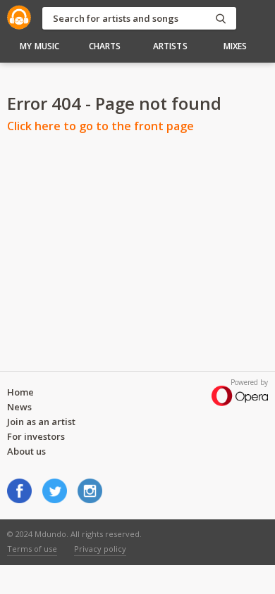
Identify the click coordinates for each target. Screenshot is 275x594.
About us (26, 451)
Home (20, 392)
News (19, 406)
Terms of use (32, 548)
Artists (170, 46)
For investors (36, 436)
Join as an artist (41, 421)
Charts (105, 46)
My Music (39, 46)
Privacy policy (100, 548)
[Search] (221, 18)
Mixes (236, 46)
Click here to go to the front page (100, 126)
